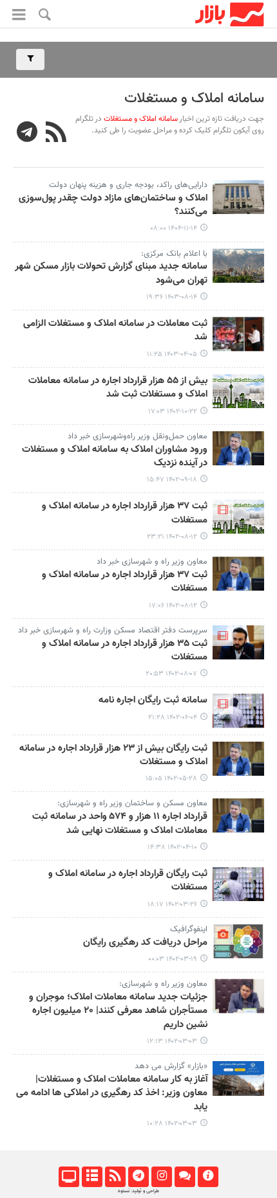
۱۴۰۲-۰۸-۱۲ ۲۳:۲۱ (172, 537)
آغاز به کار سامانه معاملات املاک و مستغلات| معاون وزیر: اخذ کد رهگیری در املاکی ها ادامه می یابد (111, 1093)
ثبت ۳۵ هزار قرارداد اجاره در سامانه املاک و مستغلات (124, 651)
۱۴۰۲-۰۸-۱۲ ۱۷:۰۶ (173, 605)
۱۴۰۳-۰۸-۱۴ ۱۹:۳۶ (171, 297)
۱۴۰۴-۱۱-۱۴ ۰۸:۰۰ (173, 228)
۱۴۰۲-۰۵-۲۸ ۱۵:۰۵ (171, 778)
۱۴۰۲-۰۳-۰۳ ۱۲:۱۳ (172, 1041)
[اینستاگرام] (161, 1177)
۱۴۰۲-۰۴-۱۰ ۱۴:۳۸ (172, 847)
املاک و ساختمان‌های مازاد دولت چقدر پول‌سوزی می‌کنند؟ (113, 205)
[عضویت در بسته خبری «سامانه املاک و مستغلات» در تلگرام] (27, 134)
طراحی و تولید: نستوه (138, 1191)
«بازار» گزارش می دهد (171, 1066)
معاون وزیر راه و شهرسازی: (163, 984)
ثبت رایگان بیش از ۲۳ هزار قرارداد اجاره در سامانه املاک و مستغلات (113, 755)
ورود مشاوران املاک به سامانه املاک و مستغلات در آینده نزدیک (114, 456)
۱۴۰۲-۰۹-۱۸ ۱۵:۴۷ (172, 479)
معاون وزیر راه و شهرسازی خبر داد (152, 561)
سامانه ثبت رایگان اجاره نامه (153, 700)
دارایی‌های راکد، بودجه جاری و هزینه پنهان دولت (128, 185)
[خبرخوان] (115, 1177)
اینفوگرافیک (188, 929)
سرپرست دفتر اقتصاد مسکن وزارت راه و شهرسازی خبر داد (112, 630)
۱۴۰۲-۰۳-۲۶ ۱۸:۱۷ (172, 904)
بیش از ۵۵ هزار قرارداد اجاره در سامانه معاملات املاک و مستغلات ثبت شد (117, 388)
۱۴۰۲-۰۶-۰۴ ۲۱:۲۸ (172, 717)
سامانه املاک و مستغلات (194, 98)
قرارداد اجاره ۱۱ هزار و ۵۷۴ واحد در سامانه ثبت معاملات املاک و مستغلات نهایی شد (119, 823)
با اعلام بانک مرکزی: (174, 253)
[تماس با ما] (185, 1177)
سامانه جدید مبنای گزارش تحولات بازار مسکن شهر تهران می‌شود (111, 273)
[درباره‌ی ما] (208, 1177)
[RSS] (56, 134)
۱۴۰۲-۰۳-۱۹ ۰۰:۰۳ (172, 959)
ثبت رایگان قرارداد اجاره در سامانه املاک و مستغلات (127, 881)
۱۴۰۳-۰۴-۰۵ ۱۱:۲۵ (172, 354)
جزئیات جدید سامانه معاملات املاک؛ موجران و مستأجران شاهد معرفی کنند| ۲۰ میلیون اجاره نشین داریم (118, 1011)
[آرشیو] (92, 1177)
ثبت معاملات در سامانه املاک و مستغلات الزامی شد (115, 330)
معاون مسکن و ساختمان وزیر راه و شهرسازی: (132, 803)
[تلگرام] (138, 1177)
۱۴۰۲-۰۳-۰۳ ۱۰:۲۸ (172, 1123)
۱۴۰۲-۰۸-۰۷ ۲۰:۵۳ (171, 673)
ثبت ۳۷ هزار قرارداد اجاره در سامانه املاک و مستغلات (124, 513)
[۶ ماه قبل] (238, 197)
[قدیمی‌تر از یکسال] (238, 266)
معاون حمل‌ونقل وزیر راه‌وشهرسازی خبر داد (137, 436)
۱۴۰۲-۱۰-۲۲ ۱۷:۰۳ (172, 411)
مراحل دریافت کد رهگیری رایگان (145, 943)
